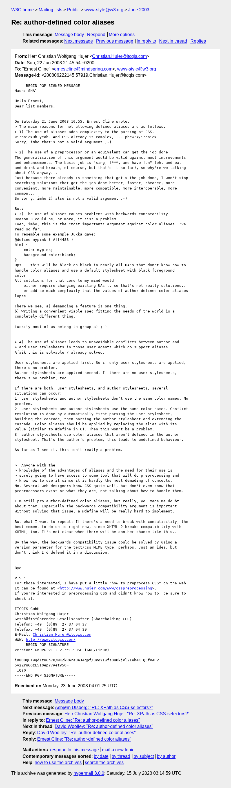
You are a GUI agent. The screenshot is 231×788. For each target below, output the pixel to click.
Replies (198, 41)
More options (122, 34)
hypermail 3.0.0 (89, 773)
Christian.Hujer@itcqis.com (119, 56)
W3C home (22, 9)
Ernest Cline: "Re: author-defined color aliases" (93, 720)
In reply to (146, 41)
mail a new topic (118, 749)
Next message (78, 41)
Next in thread (173, 41)
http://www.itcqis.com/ (50, 639)
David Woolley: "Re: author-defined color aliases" (104, 726)
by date (101, 756)
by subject (144, 756)
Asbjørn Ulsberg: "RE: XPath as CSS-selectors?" (104, 707)
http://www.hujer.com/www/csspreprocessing (106, 588)
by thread (121, 756)
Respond (96, 34)
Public (73, 9)
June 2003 (138, 9)
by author (166, 756)
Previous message (114, 41)
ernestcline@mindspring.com (83, 69)
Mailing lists (50, 9)
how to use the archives (58, 762)
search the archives (104, 762)
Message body (69, 34)
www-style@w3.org (104, 9)
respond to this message (74, 749)
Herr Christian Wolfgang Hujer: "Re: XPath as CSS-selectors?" (127, 713)
